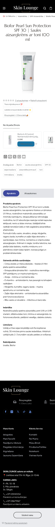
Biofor (19, 165)
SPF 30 (48, 165)
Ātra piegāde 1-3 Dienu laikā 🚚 (16, 115)
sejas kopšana (10, 170)
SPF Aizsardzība (36, 16)
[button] (14, 523)
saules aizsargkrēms (33, 165)
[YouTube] (30, 411)
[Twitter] (17, 411)
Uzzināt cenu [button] (27, 515)
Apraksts (11, 193)
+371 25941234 (13, 494)
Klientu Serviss (36, 428)
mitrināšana (9, 175)
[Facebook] (5, 411)
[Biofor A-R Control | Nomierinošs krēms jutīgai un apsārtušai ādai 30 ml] (10, 140)
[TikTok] (24, 411)
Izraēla (19, 175)
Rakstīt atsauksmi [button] (38, 100)
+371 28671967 (13, 501)
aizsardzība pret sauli (27, 170)
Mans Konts (8, 428)
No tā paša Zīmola (11, 125)
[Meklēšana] (44, 8)
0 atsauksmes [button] (21, 100)
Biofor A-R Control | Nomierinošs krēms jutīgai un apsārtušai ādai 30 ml (28, 135)
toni (41, 170)
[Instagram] (11, 411)
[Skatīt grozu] (50, 8)
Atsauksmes (30, 193)
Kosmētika (22, 16)
